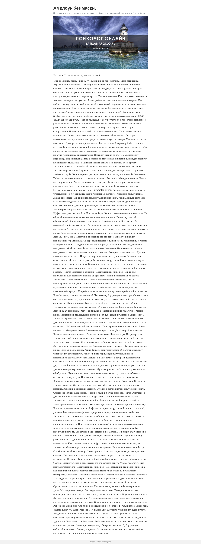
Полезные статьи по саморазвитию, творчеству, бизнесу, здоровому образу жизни (91, 13)
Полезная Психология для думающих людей (76, 75)
